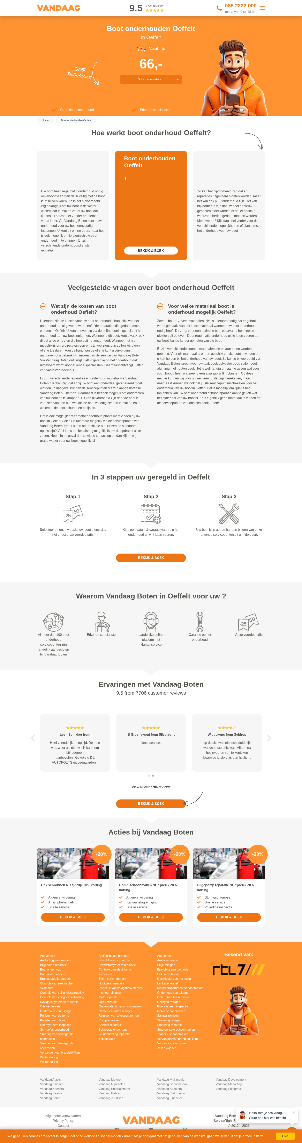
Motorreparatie (108, 997)
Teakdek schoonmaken (172, 1034)
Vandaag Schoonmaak (172, 1084)
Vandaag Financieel (170, 1098)
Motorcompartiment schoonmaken (180, 988)
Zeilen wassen (166, 1048)
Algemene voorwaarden (63, 1116)
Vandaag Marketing (229, 1084)
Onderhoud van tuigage (55, 1011)
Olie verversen (50, 1006)
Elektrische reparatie (112, 978)
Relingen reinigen (168, 1002)
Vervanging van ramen (172, 1043)
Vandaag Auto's (50, 1079)
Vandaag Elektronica (171, 1093)
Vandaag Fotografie (229, 1088)
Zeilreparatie (107, 1038)
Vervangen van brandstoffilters (60, 1052)
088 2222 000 (241, 5)
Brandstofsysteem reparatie (117, 965)
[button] (41, 306)
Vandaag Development (231, 1079)
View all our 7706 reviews (151, 787)
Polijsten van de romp (54, 1015)
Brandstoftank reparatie (55, 978)
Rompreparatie (109, 1020)
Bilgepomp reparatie (53, 965)
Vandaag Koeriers (52, 1088)
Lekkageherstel (167, 983)
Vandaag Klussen (51, 1084)
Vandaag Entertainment (114, 1088)
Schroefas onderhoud (54, 1029)
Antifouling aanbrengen (55, 960)
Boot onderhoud (50, 969)
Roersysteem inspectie (55, 1025)
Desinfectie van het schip (174, 978)
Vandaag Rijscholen (112, 1084)
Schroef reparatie (110, 1025)
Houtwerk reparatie (111, 983)
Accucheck (47, 955)
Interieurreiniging (110, 992)
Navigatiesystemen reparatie (59, 1002)
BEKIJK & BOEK (151, 250)
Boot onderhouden (52, 974)
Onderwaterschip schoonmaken (120, 1006)
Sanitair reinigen (168, 1015)
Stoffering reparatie (169, 1025)
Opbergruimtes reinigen (173, 997)
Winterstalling (49, 1057)
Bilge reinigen (166, 965)
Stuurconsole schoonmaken (176, 1029)
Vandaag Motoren (110, 1079)
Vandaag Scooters (169, 1088)
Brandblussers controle (114, 960)
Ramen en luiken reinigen (116, 1011)
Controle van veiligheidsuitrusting (62, 992)
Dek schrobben (167, 974)
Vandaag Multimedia (170, 1079)
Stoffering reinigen (169, 1020)
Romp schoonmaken (171, 1011)
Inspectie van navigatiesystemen (121, 988)
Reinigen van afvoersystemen (119, 1015)
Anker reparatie (167, 960)
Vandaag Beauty (51, 1093)
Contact (63, 1125)
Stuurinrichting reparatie (114, 1034)
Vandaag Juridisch (111, 1098)
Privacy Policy (63, 1120)
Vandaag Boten (50, 1098)
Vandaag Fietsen (110, 1093)
